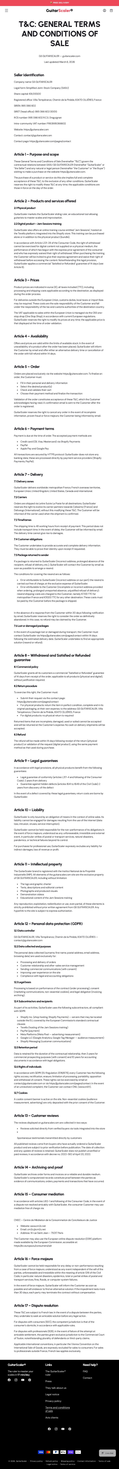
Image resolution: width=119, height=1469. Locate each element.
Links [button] (48, 1365)
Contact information (86, 1461)
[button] (6, 10)
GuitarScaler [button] (17, 1365)
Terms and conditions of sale (57, 1409)
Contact (87, 1377)
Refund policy (52, 1461)
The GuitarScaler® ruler (55, 1373)
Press (48, 1381)
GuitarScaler (21, 1461)
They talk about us (55, 1388)
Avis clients (51, 1417)
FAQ (85, 1371)
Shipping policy (68, 1461)
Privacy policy (53, 1401)
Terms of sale (104, 1461)
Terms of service (67, 1464)
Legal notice (52, 1394)
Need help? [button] (90, 1365)
